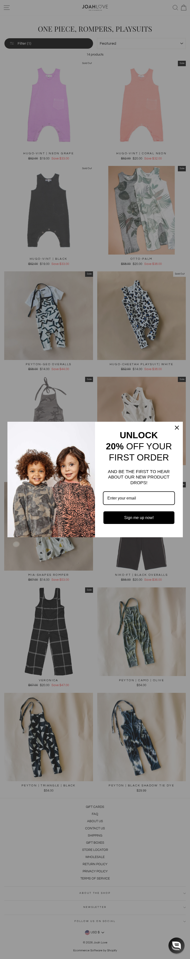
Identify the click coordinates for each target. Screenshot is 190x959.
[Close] (177, 428)
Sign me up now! (139, 518)
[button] (176, 946)
